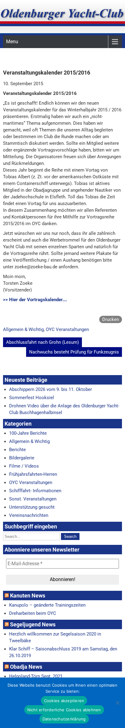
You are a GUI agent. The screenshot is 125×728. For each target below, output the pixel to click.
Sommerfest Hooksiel (31, 397)
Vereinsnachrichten (28, 515)
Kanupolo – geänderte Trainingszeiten (47, 605)
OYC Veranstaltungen (67, 329)
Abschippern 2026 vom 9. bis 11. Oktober (50, 389)
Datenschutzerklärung (64, 718)
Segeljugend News (33, 624)
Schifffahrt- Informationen (35, 490)
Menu (12, 41)
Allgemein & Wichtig (23, 329)
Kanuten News (27, 595)
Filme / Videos (24, 466)
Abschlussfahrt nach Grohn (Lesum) (42, 342)
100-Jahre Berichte (28, 433)
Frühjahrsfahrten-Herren (33, 474)
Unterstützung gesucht (32, 507)
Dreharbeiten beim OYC (32, 613)
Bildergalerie (21, 458)
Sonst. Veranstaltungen (32, 499)
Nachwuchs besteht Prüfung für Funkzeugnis (74, 352)
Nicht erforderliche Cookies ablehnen (64, 709)
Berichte (17, 449)
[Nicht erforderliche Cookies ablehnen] (117, 703)
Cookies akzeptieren (64, 700)
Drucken (110, 319)
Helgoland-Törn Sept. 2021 (35, 676)
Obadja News (26, 667)
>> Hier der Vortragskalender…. (35, 299)
